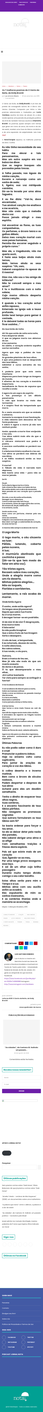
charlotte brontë (9, 914)
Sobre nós (21, 5)
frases (5, 918)
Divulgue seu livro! (11, 2)
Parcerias (33, 2)
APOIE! (6, 1153)
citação (20, 914)
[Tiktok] (29, 9)
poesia (28, 922)
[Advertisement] (22, 37)
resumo (5, 925)
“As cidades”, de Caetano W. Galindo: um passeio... (21, 1048)
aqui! (4, 135)
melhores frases (29, 918)
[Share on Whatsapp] (21, 947)
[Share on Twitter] (31, 943)
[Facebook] (13, 9)
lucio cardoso (16, 918)
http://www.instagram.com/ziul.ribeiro (19, 984)
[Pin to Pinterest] (35, 943)
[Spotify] (27, 9)
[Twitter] (15, 9)
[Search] (41, 52)
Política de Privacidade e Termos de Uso (18, 1324)
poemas (19, 922)
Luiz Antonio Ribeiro (12, 96)
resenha (35, 922)
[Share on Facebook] (26, 943)
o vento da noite (8, 922)
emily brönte (31, 914)
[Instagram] (18, 9)
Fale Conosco (23, 2)
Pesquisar (6, 1163)
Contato (5, 1308)
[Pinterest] (21, 9)
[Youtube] (24, 9)
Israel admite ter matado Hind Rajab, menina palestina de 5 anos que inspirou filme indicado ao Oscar (20, 1224)
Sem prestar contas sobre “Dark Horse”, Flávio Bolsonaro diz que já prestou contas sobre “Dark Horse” (20, 1188)
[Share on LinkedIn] (16, 947)
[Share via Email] (25, 947)
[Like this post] (21, 943)
